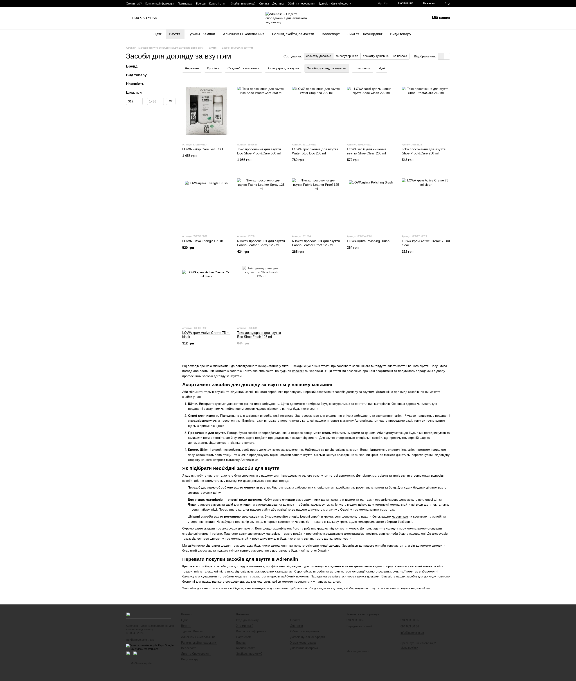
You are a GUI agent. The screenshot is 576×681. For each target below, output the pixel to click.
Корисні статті (218, 3)
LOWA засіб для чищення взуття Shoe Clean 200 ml (366, 151)
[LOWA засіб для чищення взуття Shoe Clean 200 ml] (371, 111)
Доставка (278, 3)
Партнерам (185, 3)
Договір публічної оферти (335, 3)
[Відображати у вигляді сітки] (441, 56)
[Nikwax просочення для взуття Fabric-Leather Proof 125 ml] (316, 202)
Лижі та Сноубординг (365, 34)
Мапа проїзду (409, 647)
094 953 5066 (144, 18)
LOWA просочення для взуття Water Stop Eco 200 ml (315, 151)
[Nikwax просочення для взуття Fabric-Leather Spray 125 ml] (261, 202)
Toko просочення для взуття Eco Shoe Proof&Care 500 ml (259, 151)
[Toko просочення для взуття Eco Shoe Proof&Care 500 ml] (261, 111)
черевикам (400, 516)
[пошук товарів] (422, 34)
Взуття (175, 34)
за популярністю (347, 56)
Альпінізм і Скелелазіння (244, 34)
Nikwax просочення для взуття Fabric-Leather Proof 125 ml (316, 243)
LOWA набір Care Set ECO (202, 149)
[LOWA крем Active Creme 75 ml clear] (426, 202)
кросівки (298, 371)
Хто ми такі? (134, 3)
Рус (386, 3)
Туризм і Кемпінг (202, 34)
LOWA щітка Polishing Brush (368, 241)
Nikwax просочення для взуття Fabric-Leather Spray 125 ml (261, 243)
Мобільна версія (141, 663)
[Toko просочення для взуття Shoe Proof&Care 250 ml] (426, 111)
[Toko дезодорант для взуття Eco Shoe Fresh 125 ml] (261, 294)
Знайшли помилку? (243, 3)
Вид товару (136, 75)
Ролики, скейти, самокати (293, 34)
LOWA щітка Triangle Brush (202, 241)
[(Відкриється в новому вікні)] (129, 654)
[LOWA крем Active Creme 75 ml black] (206, 294)
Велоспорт (331, 34)
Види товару (400, 34)
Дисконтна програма (304, 648)
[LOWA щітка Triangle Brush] (206, 202)
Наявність (135, 84)
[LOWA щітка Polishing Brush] (371, 202)
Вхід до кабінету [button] (247, 620)
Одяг (157, 34)
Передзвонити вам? (359, 626)
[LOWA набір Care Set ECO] (206, 111)
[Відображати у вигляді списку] (447, 56)
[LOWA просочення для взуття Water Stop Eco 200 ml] (316, 111)
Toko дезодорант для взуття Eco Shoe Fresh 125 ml (259, 335)
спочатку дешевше (376, 56)
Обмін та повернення (301, 3)
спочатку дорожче (318, 56)
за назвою (400, 56)
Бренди (201, 3)
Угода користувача (303, 642)
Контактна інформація (159, 3)
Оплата (264, 3)
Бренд (131, 66)
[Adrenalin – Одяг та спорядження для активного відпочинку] (148, 615)
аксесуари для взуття (237, 528)
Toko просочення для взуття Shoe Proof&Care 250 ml (424, 151)
